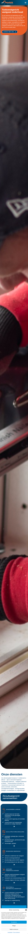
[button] (26, 910)
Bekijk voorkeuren (14, 929)
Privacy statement (16, 932)
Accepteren (14, 922)
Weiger (14, 925)
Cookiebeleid (10, 932)
